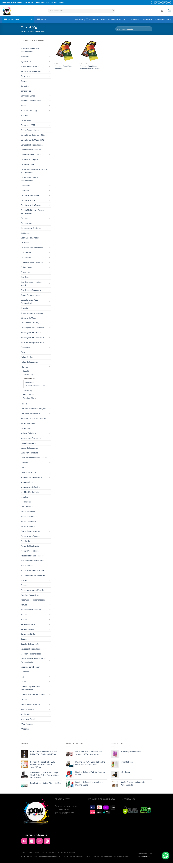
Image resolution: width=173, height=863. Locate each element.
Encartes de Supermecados (32, 342)
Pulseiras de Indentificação (32, 590)
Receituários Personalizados (33, 599)
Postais (24, 580)
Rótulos (24, 619)
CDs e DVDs (26, 252)
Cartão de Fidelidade (30, 195)
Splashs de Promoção (30, 644)
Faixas (23, 352)
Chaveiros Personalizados (32, 262)
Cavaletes (25, 242)
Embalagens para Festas (31, 332)
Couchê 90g (27, 391)
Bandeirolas (26, 91)
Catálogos (25, 233)
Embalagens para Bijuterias (32, 327)
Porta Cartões (27, 565)
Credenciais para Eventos (32, 313)
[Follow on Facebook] (153, 2)
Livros (23, 467)
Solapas (24, 639)
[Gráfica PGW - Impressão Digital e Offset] (23, 10)
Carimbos (25, 190)
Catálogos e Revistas (30, 237)
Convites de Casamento (31, 290)
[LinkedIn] (32, 841)
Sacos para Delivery (29, 634)
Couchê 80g (27, 378)
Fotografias (26, 428)
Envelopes (25, 347)
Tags (22, 676)
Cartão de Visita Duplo (31, 205)
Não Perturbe (27, 506)
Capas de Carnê (27, 164)
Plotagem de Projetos (30, 550)
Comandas (25, 272)
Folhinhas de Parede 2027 (32, 413)
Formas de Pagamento (30, 852)
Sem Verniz (29, 382)
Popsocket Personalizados (32, 555)
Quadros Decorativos (30, 595)
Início (23, 32)
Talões (23, 681)
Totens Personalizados (30, 704)
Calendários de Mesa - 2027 (33, 140)
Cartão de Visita (28, 200)
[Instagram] (47, 841)
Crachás (24, 308)
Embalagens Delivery (30, 322)
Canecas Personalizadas (31, 149)
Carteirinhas (26, 223)
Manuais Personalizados (31, 477)
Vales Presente (27, 709)
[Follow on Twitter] (161, 2)
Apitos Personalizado (30, 66)
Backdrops (25, 76)
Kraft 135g (27, 394)
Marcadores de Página (30, 487)
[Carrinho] (169, 10)
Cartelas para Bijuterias (31, 228)
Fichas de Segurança (29, 362)
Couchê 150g (28, 375)
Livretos (24, 462)
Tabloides (25, 671)
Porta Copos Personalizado (32, 570)
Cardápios (25, 185)
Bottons (24, 115)
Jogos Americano (28, 443)
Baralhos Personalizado (31, 100)
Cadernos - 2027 (28, 125)
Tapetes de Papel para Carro (33, 694)
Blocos (23, 105)
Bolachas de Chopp (29, 110)
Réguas (24, 604)
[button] (165, 855)
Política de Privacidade (52, 852)
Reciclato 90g (28, 398)
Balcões (24, 81)
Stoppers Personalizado (31, 653)
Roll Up (24, 614)
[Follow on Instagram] (157, 2)
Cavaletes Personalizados (32, 247)
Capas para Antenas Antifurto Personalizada (34, 171)
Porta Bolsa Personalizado (32, 560)
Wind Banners (27, 724)
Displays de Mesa (28, 318)
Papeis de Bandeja (28, 516)
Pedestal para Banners (30, 536)
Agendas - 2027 (27, 61)
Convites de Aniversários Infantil (31, 283)
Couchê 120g (28, 371)
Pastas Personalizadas (30, 531)
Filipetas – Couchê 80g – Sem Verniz (64, 67)
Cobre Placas (26, 267)
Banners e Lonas (28, 95)
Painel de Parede (28, 511)
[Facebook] (24, 841)
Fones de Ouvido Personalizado (34, 418)
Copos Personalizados (30, 295)
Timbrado (25, 699)
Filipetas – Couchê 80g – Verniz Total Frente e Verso (90, 67)
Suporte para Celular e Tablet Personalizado (33, 660)
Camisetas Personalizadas (32, 144)
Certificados (26, 257)
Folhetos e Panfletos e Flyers (33, 408)
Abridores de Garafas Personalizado (30, 50)
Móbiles (24, 497)
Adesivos (25, 56)
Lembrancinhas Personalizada (34, 457)
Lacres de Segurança (29, 448)
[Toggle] (50, 49)
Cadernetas (26, 120)
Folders (24, 403)
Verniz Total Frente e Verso (35, 386)
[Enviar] (113, 11)
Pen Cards (25, 541)
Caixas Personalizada (30, 130)
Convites (24, 277)
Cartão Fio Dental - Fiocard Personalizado (32, 211)
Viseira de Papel (28, 719)
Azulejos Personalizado (31, 71)
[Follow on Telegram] (169, 2)
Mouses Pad (26, 501)
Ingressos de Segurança (31, 438)
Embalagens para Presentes (33, 337)
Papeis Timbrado (28, 526)
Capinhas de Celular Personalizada (29, 179)
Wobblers (25, 729)
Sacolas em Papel (28, 624)
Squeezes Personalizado (31, 649)
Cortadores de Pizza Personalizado (29, 301)
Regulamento (70, 852)
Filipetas (30, 32)
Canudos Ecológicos (29, 159)
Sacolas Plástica (27, 629)
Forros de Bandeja (28, 423)
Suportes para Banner (30, 667)
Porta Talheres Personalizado (33, 575)
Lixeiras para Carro (29, 472)
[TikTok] (39, 841)
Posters (24, 585)
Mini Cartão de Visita (30, 492)
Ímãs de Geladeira (28, 433)
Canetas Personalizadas (31, 154)
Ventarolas (25, 714)
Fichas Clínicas (27, 357)
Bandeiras (25, 86)
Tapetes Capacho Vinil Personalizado (30, 688)
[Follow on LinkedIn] (165, 2)
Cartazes (24, 218)
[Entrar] (162, 11)
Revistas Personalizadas (31, 609)
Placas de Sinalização (30, 546)
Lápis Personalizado (29, 452)
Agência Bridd (144, 856)
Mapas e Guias (27, 482)
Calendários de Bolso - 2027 (33, 135)
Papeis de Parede (28, 521)
